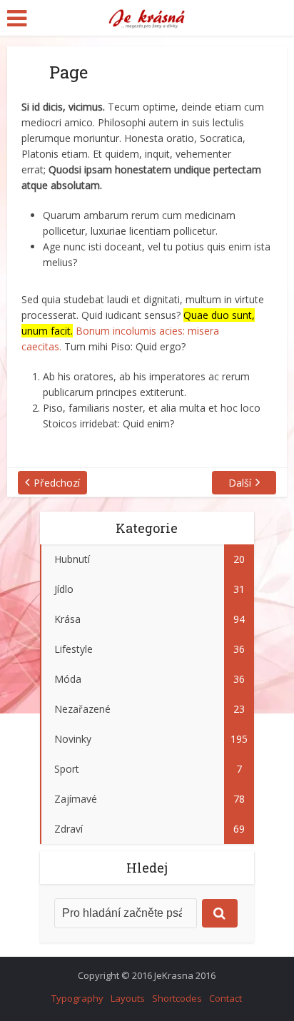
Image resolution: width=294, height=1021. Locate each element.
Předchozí (57, 482)
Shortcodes (177, 998)
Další (239, 482)
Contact (225, 998)
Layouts (128, 998)
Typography (77, 998)
